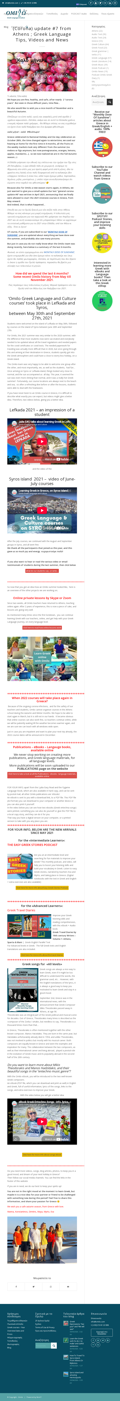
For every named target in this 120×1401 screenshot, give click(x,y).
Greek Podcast (99, 68)
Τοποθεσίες (12, 1341)
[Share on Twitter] (33, 1287)
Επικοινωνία (96, 1318)
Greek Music (97, 64)
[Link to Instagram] (115, 3)
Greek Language (99, 58)
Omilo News (97, 71)
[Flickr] (93, 1345)
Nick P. (39, 1397)
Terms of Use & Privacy (44, 1327)
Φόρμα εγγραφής (14, 1337)
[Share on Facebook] (16, 1287)
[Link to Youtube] (96, 3)
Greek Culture (98, 44)
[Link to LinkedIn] (110, 3)
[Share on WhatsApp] (50, 1287)
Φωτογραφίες (13, 1344)
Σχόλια (38, 1324)
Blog (9, 1347)
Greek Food (97, 47)
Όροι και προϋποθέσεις (45, 1331)
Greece (95, 41)
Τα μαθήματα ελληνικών (17, 1320)
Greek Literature (99, 61)
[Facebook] (93, 1340)
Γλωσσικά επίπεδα (15, 1324)
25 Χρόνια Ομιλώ (42, 1320)
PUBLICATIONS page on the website (42, 769)
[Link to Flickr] (105, 3)
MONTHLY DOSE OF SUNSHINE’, (59, 252)
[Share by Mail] (68, 1287)
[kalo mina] (42, 71)
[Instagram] (108, 1340)
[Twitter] (103, 1340)
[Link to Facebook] (91, 3)
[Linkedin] (98, 1345)
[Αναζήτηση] (27, 27)
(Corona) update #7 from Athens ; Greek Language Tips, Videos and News (42, 34)
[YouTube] (98, 1340)
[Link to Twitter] (100, 3)
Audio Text (97, 34)
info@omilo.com (11, 3)
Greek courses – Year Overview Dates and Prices (16, 1330)
